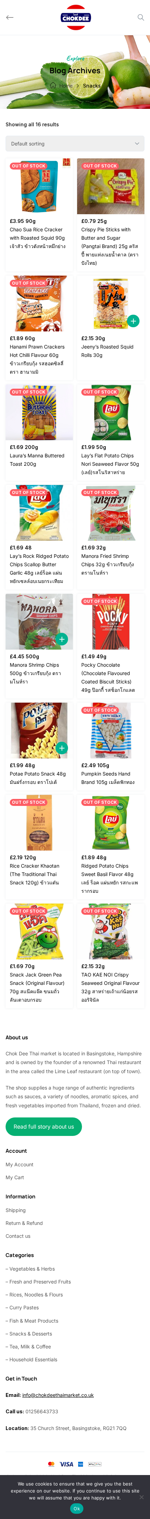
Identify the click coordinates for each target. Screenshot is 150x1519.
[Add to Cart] (133, 321)
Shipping (16, 1210)
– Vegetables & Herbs (30, 1269)
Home (66, 86)
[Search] (140, 17)
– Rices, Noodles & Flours (34, 1294)
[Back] (10, 17)
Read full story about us (44, 1126)
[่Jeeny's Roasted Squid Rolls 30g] (110, 303)
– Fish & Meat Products (32, 1321)
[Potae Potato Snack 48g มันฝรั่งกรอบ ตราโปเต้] (39, 730)
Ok (77, 1508)
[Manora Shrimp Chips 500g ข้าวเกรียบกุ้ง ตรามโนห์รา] (39, 622)
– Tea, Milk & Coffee (28, 1346)
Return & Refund (24, 1223)
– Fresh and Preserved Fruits (38, 1282)
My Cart (15, 1177)
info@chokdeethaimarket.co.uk (58, 1395)
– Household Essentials (31, 1359)
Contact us (18, 1236)
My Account (19, 1164)
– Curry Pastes (22, 1307)
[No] (141, 1497)
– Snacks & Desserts (29, 1334)
